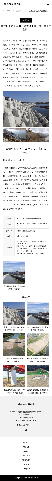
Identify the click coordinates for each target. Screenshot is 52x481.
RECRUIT (26, 460)
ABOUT (26, 447)
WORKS (26, 451)
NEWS (26, 464)
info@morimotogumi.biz (28, 420)
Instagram (26, 469)
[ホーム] (3, 11)
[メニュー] (48, 4)
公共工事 (26, 20)
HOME (26, 443)
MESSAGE (26, 456)
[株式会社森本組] (23, 4)
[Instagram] (26, 430)
